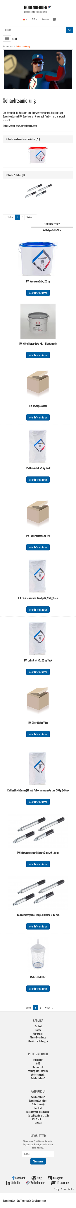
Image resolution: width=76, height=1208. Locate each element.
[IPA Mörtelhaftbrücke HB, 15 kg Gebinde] (38, 321)
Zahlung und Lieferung (38, 1071)
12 (51, 230)
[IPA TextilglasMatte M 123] (38, 513)
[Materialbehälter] (38, 954)
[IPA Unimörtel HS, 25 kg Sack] (38, 638)
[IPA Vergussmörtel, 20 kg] (38, 259)
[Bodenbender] (38, 9)
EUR (34, 19)
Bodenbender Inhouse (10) (38, 1112)
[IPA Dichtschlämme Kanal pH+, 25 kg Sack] (38, 575)
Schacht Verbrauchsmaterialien (20, 139)
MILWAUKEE (38, 1119)
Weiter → (31, 217)
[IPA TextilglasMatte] (38, 383)
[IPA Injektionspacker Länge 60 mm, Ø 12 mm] (38, 830)
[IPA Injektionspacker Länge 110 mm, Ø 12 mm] (38, 892)
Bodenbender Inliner (38, 1100)
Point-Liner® (38, 1104)
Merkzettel (38, 1033)
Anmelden (45, 19)
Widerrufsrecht (38, 1074)
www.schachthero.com (26, 126)
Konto (38, 1030)
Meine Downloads (38, 1037)
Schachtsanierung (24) (38, 1115)
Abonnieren (38, 1161)
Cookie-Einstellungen (38, 1041)
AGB (38, 1063)
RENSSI (38, 1123)
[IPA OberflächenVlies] (38, 700)
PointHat (38, 1108)
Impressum (38, 1060)
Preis (51, 223)
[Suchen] (69, 30)
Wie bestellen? (38, 1078)
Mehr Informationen (38, 293)
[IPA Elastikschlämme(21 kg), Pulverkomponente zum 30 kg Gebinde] (38, 768)
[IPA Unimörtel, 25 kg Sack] (38, 445)
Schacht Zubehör (13, 175)
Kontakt (38, 1026)
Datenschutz (38, 1067)
